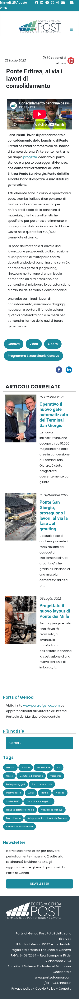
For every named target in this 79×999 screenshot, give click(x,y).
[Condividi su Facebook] (59, 369)
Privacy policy (21, 988)
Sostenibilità (13, 801)
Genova (14, 344)
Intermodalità (13, 792)
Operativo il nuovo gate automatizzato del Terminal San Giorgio (54, 414)
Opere (53, 344)
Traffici (45, 792)
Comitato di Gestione (31, 775)
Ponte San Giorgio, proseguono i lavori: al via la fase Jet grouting (54, 516)
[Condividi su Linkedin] (69, 369)
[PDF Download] (70, 60)
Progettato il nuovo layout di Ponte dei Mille (55, 611)
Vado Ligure (43, 767)
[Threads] (57, 2)
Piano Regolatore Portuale (20, 809)
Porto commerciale (42, 784)
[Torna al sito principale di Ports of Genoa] (33, 911)
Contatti (65, 988)
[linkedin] (41, 2)
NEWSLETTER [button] (39, 883)
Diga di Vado (13, 818)
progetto (30, 157)
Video (34, 344)
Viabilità (59, 792)
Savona (25, 767)
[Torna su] (72, 991)
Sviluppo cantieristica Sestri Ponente (47, 818)
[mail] (63, 2)
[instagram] (52, 2)
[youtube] (47, 2)
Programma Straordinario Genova (33, 356)
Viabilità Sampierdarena (19, 826)
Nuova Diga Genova (52, 809)
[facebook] (36, 2)
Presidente (55, 775)
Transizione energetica (38, 801)
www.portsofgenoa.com (41, 705)
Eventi (31, 792)
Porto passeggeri (15, 784)
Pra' (58, 767)
